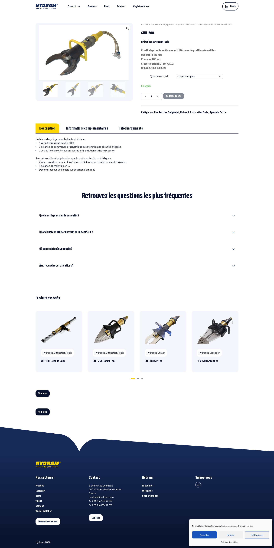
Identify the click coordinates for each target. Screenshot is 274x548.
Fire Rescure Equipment (162, 24)
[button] (127, 28)
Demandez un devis (47, 521)
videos (39, 501)
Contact (121, 6)
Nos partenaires (150, 496)
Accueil (144, 24)
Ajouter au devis (173, 96)
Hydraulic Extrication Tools (189, 24)
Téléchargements (131, 128)
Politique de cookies (229, 542)
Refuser (231, 535)
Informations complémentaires (87, 128)
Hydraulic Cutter (212, 24)
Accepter (204, 535)
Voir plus (42, 393)
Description (47, 128)
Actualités (147, 491)
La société (147, 485)
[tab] (47, 128)
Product (72, 6)
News (106, 6)
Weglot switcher (141, 6)
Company (92, 6)
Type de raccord (159, 76)
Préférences (257, 535)
